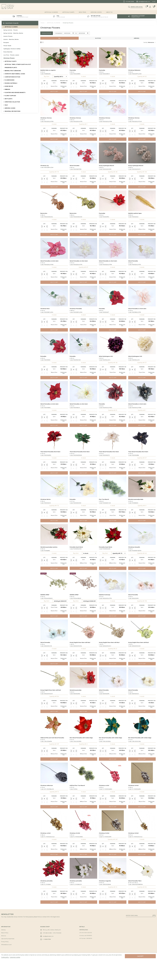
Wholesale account (6, 944)
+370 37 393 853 (57, 933)
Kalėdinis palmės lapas (135, 213)
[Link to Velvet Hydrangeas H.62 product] (112, 343)
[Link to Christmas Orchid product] (142, 773)
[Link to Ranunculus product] (54, 200)
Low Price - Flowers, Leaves (11, 55)
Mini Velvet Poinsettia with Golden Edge (81, 737)
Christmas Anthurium (46, 785)
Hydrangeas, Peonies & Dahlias (11, 48)
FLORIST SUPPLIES (10, 95)
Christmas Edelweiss (134, 70)
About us (109, 12)
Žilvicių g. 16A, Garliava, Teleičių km (52, 929)
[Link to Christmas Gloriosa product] (54, 105)
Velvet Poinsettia (74, 165)
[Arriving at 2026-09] (60, 601)
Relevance (151, 42)
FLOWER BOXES (9, 80)
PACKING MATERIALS (11, 83)
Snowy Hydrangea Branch (106, 165)
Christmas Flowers (9, 58)
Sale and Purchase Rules (7, 938)
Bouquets (6, 42)
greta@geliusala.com (144, 1)
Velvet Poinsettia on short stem (49, 261)
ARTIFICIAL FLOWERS (51, 12)
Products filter (46, 33)
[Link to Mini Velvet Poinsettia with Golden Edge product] (83, 725)
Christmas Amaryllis (134, 547)
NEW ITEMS (82, 12)
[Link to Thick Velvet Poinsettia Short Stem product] (54, 439)
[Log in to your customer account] (150, 7)
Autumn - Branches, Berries (11, 39)
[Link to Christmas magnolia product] (112, 868)
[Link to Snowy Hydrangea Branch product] (112, 153)
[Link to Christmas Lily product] (54, 153)
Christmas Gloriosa (46, 118)
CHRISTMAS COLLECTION (12, 102)
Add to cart (54, 91)
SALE (6, 105)
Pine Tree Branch (104, 499)
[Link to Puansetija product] (83, 57)
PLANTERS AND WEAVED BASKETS (15, 92)
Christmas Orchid (133, 785)
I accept (140, 956)
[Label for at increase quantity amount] (47, 83)
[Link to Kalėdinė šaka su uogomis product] (54, 57)
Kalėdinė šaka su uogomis (48, 70)
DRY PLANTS (8, 98)
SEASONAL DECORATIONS (12, 111)
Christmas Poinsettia (76, 308)
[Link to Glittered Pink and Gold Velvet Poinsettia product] (54, 725)
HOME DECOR (9, 86)
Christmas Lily (44, 165)
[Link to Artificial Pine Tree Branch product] (83, 773)
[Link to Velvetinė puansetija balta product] (142, 486)
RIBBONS (7, 89)
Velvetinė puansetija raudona (48, 547)
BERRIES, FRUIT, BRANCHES (13, 70)
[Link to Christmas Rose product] (54, 296)
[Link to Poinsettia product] (112, 296)
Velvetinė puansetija (75, 690)
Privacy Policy (5, 941)
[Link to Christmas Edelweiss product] (142, 57)
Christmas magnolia (105, 880)
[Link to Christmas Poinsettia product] (83, 296)
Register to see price (63, 87)
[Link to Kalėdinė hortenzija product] (112, 582)
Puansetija (73, 70)
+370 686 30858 (129, 1)
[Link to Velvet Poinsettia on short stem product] (54, 248)
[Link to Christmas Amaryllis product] (142, 534)
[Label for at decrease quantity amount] (42, 83)
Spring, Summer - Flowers (10, 30)
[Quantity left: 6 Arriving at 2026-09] (60, 76)
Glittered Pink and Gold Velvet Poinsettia (52, 737)
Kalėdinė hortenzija (104, 594)
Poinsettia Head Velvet (76, 547)
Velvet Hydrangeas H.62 (106, 356)
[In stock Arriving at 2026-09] (89, 553)
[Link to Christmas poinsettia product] (54, 868)
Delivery (3, 929)
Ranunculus (43, 213)
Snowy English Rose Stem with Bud (80, 642)
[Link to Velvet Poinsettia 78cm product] (142, 868)
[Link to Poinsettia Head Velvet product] (83, 534)
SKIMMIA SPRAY (44, 594)
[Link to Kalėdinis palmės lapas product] (142, 200)
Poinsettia (102, 308)
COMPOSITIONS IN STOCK (12, 77)
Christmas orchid (104, 785)
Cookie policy (5, 957)
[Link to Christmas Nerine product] (54, 486)
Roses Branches (7, 51)
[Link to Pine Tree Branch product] (112, 486)
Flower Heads (7, 45)
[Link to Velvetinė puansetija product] (83, 677)
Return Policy (4, 932)
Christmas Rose (45, 308)
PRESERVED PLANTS (11, 67)
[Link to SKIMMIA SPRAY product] (54, 582)
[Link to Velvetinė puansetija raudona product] (54, 534)
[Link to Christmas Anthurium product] (54, 773)
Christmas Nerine (45, 499)
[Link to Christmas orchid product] (112, 773)
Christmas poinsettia (46, 880)
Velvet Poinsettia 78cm (134, 880)
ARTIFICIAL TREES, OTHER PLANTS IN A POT (18, 64)
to (76, 33)
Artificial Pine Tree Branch (77, 785)
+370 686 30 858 (47, 933)
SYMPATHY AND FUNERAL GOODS (15, 74)
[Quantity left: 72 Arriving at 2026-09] (118, 553)
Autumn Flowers (8, 36)
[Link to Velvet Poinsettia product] (83, 153)
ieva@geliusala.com (48, 936)
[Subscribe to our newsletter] (154, 916)
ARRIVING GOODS (96, 12)
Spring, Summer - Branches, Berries (13, 33)
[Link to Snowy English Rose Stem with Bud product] (83, 629)
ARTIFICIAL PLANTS (68, 12)
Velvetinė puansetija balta (135, 499)
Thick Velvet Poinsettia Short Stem (50, 451)
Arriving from (58, 33)
